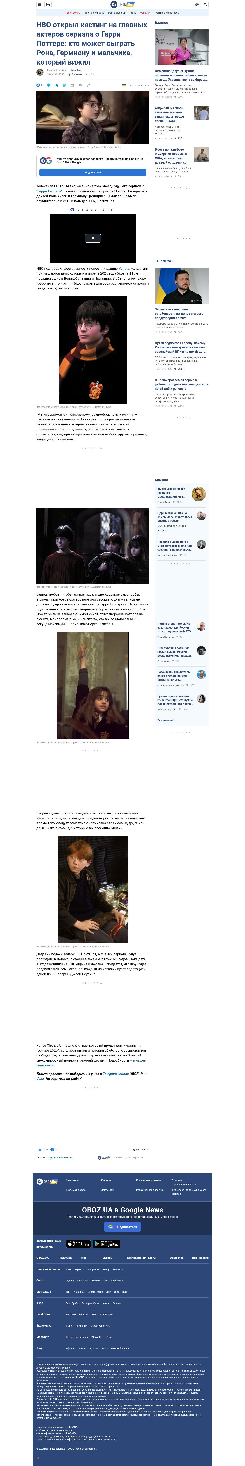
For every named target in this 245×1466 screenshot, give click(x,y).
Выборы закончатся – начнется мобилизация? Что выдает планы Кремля (172, 493)
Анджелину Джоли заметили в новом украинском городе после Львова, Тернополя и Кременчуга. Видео (169, 114)
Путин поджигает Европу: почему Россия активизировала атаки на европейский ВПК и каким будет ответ (180, 347)
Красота (94, 1348)
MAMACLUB (97, 1337)
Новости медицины (77, 1337)
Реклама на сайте (76, 1190)
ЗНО (116, 1292)
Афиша (70, 1348)
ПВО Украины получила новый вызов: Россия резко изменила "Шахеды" (175, 651)
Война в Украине (94, 12)
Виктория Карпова (167, 709)
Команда (106, 1180)
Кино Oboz (76, 70)
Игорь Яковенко (165, 637)
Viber (40, 1079)
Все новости (200, 1258)
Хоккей (96, 1280)
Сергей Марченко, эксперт (170, 685)
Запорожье (93, 1269)
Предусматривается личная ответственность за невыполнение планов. (181, 325)
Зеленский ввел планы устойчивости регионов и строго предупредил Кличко (179, 313)
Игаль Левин (164, 502)
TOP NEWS (163, 261)
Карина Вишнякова (57, 70)
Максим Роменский (167, 555)
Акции (106, 1303)
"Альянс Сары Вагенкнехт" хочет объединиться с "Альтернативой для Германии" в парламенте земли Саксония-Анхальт (179, 89)
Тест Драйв (72, 1303)
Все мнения (165, 720)
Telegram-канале (116, 1074)
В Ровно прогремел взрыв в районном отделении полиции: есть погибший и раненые (182, 384)
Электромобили (90, 1303)
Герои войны (73, 12)
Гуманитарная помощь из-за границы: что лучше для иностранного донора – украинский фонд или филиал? (175, 700)
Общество (177, 1258)
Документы (107, 1190)
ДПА (108, 1292)
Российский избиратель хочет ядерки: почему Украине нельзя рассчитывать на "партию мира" (175, 676)
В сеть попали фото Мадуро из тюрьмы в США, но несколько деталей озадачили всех (171, 156)
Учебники (79, 1292)
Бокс (105, 1280)
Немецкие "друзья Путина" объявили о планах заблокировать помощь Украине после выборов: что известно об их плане (181, 75)
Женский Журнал (120, 1348)
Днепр (105, 1269)
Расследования (135, 1258)
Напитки (83, 1314)
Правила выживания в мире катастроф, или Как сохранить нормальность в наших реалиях (174, 546)
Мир (84, 1258)
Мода (105, 1348)
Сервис (117, 1303)
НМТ (124, 1292)
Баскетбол (83, 1280)
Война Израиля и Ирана (122, 12)
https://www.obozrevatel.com (155, 1364)
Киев (68, 1269)
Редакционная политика (60, 1157)
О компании (72, 1180)
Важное (161, 22)
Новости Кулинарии (103, 1314)
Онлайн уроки (95, 1292)
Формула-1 (117, 1280)
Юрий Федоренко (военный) (171, 526)
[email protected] (77, 1439)
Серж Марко (163, 661)
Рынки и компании (76, 1325)
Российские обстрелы (167, 12)
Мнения (161, 480)
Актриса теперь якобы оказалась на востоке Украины (168, 130)
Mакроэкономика (100, 1325)
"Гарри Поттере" (49, 191)
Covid (109, 1337)
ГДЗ (68, 1292)
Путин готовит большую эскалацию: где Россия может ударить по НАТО (174, 627)
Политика (65, 1258)
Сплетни (81, 1348)
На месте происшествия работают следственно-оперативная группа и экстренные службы (175, 398)
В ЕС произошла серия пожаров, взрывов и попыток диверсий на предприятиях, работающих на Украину (180, 361)
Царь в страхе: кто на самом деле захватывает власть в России (174, 516)
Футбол (70, 1280)
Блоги (152, 1258)
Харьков (79, 1269)
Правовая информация (148, 1180)
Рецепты (71, 1314)
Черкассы (118, 1269)
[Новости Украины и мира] (104, 1158)
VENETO (145, 12)
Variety (124, 268)
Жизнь (107, 1258)
